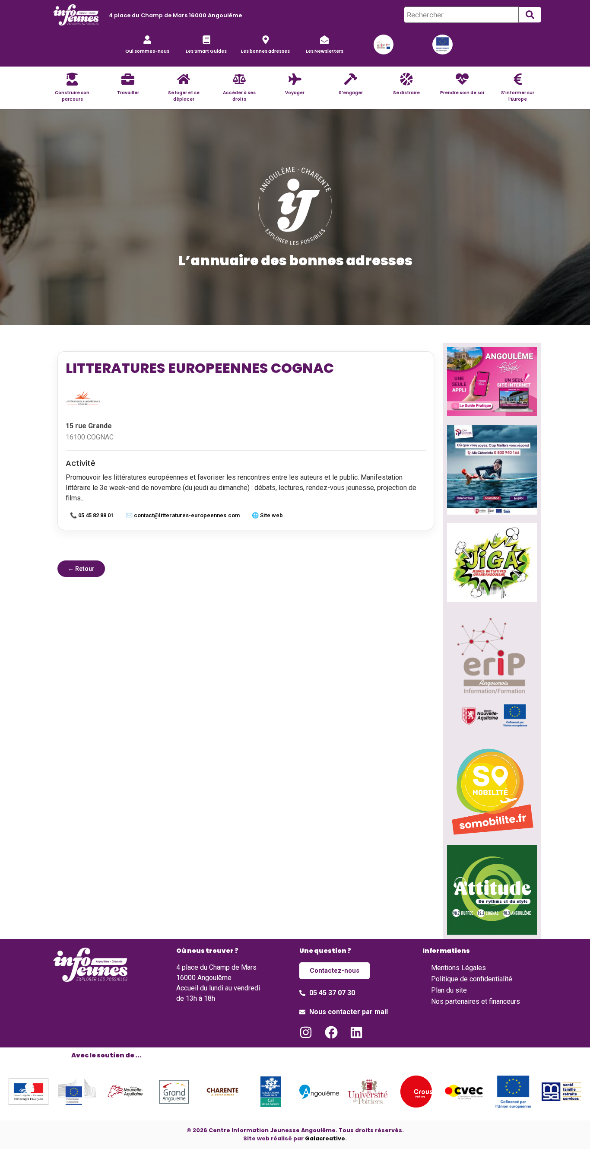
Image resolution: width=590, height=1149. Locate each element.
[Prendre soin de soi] (462, 79)
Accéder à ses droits (239, 95)
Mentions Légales (458, 968)
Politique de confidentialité (471, 979)
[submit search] (530, 14)
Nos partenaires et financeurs (475, 1001)
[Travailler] (127, 79)
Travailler (128, 92)
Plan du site (449, 990)
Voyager (295, 92)
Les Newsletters (324, 51)
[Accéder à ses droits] (239, 79)
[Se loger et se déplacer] (183, 79)
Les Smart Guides (206, 51)
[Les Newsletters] (324, 39)
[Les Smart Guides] (206, 39)
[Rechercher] (461, 14)
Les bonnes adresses (265, 51)
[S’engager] (350, 79)
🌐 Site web (267, 515)
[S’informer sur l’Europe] (517, 79)
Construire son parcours (72, 95)
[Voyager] (295, 79)
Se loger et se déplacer (184, 95)
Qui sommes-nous (147, 51)
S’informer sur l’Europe (517, 95)
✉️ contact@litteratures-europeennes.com (183, 515)
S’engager (351, 92)
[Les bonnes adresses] (265, 39)
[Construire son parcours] (72, 79)
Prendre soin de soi (462, 92)
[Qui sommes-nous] (147, 39)
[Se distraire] (406, 79)
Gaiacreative (325, 1138)
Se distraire (406, 92)
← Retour (81, 568)
